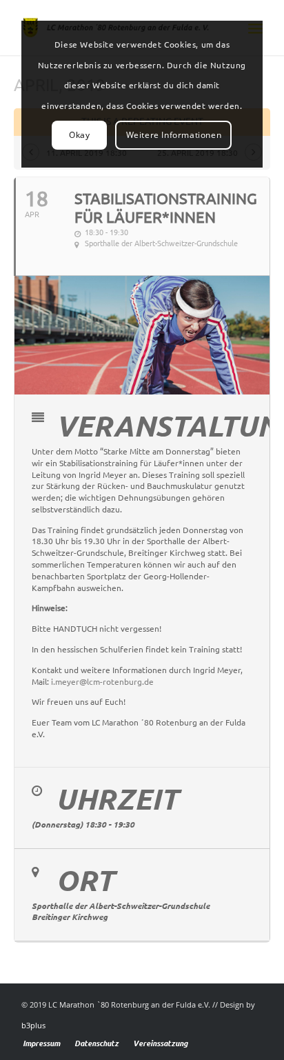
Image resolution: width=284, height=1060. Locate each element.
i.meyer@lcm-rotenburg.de (102, 681)
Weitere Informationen (174, 135)
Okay (79, 135)
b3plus (33, 1025)
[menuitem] (41, 1043)
